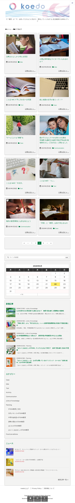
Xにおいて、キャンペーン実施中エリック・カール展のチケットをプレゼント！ (38, 449)
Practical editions (12, 434)
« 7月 (21, 294)
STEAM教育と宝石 (14, 409)
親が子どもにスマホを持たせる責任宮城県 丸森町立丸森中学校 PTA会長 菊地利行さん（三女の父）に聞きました (54, 140)
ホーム (9, 29)
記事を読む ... (30, 71)
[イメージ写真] (20, 87)
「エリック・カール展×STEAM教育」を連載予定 (29, 459)
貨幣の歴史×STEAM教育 (16, 422)
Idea (21, 62)
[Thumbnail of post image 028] (20, 44)
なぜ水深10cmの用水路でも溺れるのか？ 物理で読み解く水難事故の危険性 (40, 311)
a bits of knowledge (12, 401)
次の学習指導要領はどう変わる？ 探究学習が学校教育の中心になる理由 (39, 335)
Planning (9, 405)
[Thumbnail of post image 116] (20, 169)
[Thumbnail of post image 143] (54, 45)
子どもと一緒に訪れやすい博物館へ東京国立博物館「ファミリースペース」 (36, 470)
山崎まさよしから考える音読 (17, 57)
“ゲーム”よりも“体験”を (15, 138)
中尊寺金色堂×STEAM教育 (17, 417)
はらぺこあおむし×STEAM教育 (18, 430)
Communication (59, 148)
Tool (22, 105)
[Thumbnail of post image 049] (54, 209)
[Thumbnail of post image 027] (20, 209)
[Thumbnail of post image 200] (54, 125)
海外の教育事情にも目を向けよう (18, 221)
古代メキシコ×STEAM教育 (17, 413)
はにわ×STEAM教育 (14, 426)
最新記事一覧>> (63, 480)
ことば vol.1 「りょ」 (47, 181)
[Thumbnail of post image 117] (54, 87)
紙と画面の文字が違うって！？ (51, 100)
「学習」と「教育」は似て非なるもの (54, 223)
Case (55, 105)
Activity (8, 392)
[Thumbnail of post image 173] (20, 125)
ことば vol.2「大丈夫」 (15, 183)
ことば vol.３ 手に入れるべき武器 (18, 100)
